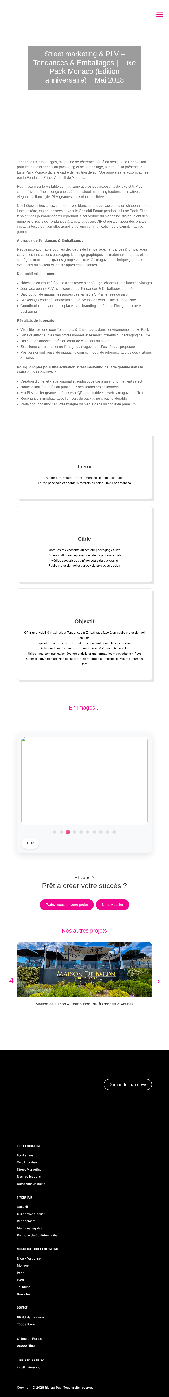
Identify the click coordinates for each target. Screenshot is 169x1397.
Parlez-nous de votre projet (67, 905)
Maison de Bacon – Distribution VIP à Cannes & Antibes (84, 1004)
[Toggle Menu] (159, 14)
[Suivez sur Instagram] (119, 1121)
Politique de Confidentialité (37, 1235)
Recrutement (26, 1221)
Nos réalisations (29, 1176)
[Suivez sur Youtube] (145, 1121)
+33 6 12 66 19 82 (30, 1360)
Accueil (22, 1207)
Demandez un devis (127, 1084)
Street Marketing (28, 1146)
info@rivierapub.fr (30, 1367)
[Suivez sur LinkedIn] (132, 1121)
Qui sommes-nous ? (31, 1214)
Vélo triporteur (27, 1162)
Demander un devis (31, 1184)
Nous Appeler (112, 905)
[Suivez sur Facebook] (106, 1121)
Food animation (28, 1155)
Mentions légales (29, 1228)
